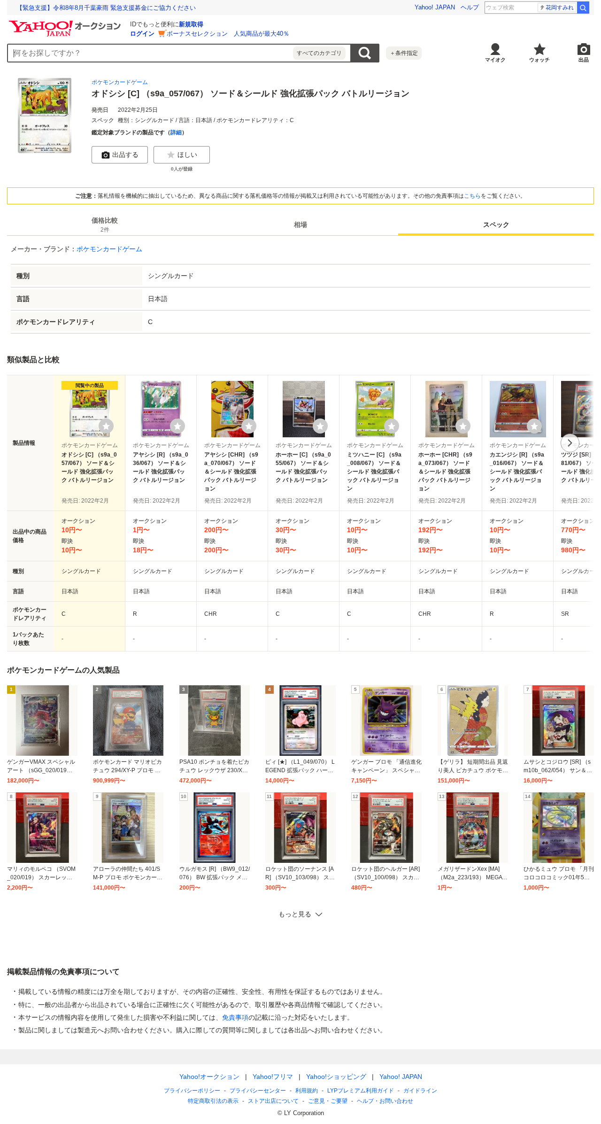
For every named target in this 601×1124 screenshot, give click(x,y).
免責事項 (235, 1017)
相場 (300, 224)
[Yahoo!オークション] (66, 23)
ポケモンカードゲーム (120, 82)
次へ (570, 443)
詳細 (176, 132)
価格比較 (105, 225)
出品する (125, 154)
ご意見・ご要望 (327, 1101)
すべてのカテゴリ (319, 53)
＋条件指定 (404, 53)
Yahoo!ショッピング (336, 1076)
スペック (496, 224)
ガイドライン (420, 1090)
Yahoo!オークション (209, 1076)
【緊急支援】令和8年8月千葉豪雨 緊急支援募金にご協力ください (106, 7)
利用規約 (306, 1090)
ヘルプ (470, 7)
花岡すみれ (560, 7)
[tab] (105, 224)
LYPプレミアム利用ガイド (360, 1090)
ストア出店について (273, 1101)
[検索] (583, 7)
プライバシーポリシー (192, 1090)
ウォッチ (539, 59)
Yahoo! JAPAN (435, 7)
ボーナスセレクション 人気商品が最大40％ (228, 33)
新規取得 (191, 24)
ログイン (142, 33)
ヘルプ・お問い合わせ (385, 1101)
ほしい (187, 154)
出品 (583, 59)
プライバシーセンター (258, 1090)
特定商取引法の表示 (213, 1101)
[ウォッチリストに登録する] (106, 426)
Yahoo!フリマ (273, 1076)
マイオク (495, 59)
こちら (472, 196)
